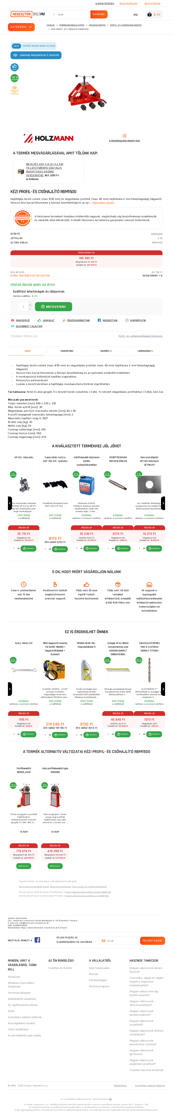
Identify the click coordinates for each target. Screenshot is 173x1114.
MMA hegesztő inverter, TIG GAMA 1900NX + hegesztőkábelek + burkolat (55, 647)
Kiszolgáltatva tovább (21, 1023)
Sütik (11, 1011)
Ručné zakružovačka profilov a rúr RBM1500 (87, 896)
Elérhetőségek (105, 3)
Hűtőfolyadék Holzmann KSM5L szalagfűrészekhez (86, 461)
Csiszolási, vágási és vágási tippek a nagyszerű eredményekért (146, 981)
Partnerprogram (99, 986)
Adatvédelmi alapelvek (22, 998)
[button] (28, 548)
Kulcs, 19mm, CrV (23, 643)
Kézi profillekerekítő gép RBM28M (55, 770)
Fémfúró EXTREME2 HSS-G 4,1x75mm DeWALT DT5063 (149, 646)
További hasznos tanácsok (147, 1070)
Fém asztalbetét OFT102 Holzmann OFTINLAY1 (149, 461)
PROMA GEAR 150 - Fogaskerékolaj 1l (86, 645)
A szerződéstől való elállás (24, 1035)
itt (110, 1099)
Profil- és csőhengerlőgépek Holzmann (141, 336)
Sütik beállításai (18, 1029)
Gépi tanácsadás (99, 968)
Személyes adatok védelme (25, 1017)
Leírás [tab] (28, 351)
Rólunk (93, 974)
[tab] (106, 351)
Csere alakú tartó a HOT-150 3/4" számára (55, 459)
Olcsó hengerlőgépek (60, 887)
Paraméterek (67, 351)
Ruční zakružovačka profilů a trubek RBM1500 (88, 892)
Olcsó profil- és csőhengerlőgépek (89, 887)
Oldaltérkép (120, 1085)
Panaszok (14, 976)
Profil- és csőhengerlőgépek (126, 25)
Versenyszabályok (19, 992)
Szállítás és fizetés (60, 968)
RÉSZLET (24, 866)
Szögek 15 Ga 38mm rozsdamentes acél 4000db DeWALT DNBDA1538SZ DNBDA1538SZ (118, 647)
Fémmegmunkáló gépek (71, 25)
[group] (23, 503)
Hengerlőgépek (97, 25)
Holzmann (157, 234)
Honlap (51, 25)
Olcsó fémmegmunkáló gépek (34, 887)
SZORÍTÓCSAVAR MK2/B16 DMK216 (118, 459)
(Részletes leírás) (103, 202)
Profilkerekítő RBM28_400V (24, 770)
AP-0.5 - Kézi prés (24, 457)
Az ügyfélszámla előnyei (23, 1005)
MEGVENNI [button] (30, 549)
